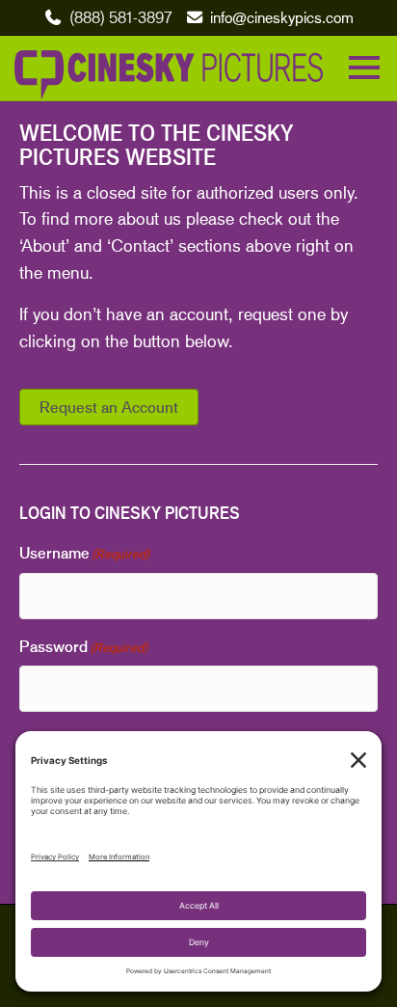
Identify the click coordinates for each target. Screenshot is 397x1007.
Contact (140, 245)
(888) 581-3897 (120, 17)
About (43, 245)
